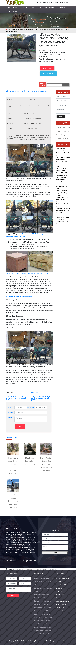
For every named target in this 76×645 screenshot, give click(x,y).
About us (15, 7)
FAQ (8, 11)
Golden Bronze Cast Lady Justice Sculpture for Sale (62, 193)
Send (65, 84)
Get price (47, 68)
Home (8, 7)
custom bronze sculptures (50, 569)
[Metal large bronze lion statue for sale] (30, 448)
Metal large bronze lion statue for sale (29, 461)
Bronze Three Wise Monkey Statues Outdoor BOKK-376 (61, 171)
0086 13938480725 (61, 2)
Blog (39, 7)
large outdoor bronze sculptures (33, 569)
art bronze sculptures (18, 569)
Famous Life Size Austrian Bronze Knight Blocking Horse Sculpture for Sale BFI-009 (63, 219)
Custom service (61, 7)
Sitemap (64, 641)
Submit (55, 552)
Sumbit (61, 116)
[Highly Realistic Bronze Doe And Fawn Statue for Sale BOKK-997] (46, 448)
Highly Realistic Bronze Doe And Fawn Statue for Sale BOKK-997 (46, 464)
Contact (15, 11)
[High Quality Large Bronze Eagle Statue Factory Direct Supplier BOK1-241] (13, 448)
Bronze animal (26, 29)
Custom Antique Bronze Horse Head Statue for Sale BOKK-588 (63, 211)
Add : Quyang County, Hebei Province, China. (61, 608)
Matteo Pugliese (49, 7)
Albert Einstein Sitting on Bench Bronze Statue (62, 164)
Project (33, 7)
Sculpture (24, 7)
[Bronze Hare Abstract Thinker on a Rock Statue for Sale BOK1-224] (13, 485)
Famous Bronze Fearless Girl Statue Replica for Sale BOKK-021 (43, 582)
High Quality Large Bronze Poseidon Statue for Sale (61, 177)
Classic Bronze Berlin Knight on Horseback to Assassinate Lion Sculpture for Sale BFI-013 (63, 202)
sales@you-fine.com (45, 2)
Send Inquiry (48, 73)
